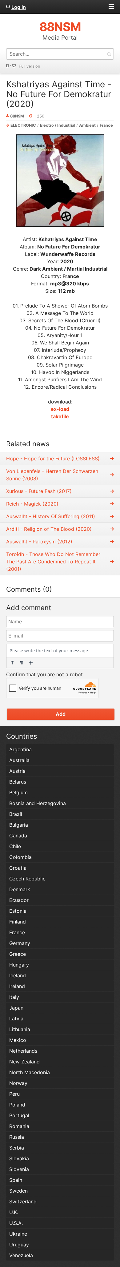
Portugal (19, 1115)
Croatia (17, 868)
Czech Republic (27, 879)
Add (61, 714)
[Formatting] (12, 662)
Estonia (17, 911)
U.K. (13, 1212)
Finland (17, 922)
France (106, 125)
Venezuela (21, 1255)
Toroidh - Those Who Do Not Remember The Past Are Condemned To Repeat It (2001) (53, 561)
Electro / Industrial (57, 125)
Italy (14, 997)
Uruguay (19, 1244)
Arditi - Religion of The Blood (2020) (49, 529)
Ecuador (19, 900)
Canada (18, 835)
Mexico (17, 1040)
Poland (17, 1105)
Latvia (16, 1018)
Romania (19, 1126)
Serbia (16, 1148)
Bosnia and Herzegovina (37, 803)
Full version (29, 66)
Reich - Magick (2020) (32, 504)
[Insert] (30, 662)
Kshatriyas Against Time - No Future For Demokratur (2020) (58, 94)
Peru (14, 1094)
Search (109, 54)
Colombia (20, 857)
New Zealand (24, 1061)
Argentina (20, 749)
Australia (19, 760)
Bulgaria (18, 825)
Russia (16, 1137)
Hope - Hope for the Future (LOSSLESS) (53, 458)
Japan (16, 1008)
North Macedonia (29, 1072)
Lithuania (19, 1029)
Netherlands (23, 1051)
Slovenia (19, 1169)
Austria (17, 771)
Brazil (15, 814)
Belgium (18, 792)
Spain (15, 1180)
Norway (18, 1083)
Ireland (17, 986)
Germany (19, 943)
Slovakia (19, 1158)
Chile (15, 846)
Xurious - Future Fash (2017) (39, 491)
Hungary (19, 965)
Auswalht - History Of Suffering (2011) (50, 516)
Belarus (17, 782)
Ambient (87, 125)
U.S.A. (16, 1223)
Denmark (19, 889)
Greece (17, 954)
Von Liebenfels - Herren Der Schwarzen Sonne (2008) (52, 475)
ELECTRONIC (23, 125)
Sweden (18, 1191)
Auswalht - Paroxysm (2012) (39, 541)
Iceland (17, 975)
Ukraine (18, 1234)
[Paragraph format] (21, 662)
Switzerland (23, 1201)
